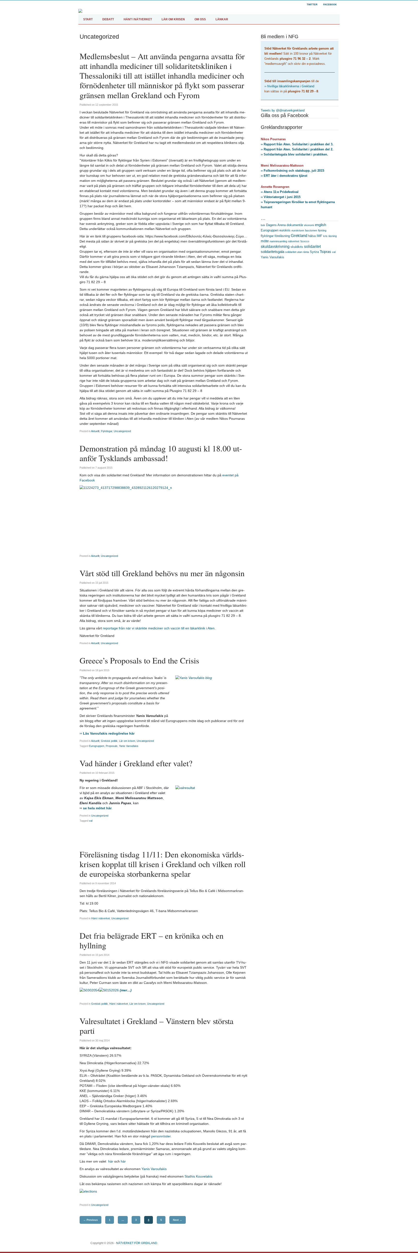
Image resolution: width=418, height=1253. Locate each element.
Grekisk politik (109, 740)
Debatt (108, 19)
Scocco (304, 241)
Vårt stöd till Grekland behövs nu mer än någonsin (162, 573)
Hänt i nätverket (100, 918)
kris (325, 236)
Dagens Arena (276, 225)
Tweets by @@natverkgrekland (283, 110)
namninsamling (278, 241)
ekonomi (309, 225)
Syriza (314, 252)
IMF (319, 236)
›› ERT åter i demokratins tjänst (284, 175)
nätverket (293, 241)
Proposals (112, 745)
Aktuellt (95, 431)
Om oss (200, 19)
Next (177, 1219)
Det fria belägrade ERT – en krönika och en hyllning (152, 940)
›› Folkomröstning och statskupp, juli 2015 (292, 170)
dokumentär (295, 225)
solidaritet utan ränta (297, 252)
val (90, 820)
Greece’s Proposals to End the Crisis (139, 660)
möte (265, 241)
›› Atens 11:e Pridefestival (280, 192)
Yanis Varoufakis (128, 745)
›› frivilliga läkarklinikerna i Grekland (289, 86)
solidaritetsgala (272, 252)
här (110, 1161)
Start (88, 19)
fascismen (311, 230)
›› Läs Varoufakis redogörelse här (107, 733)
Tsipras (325, 252)
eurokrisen (297, 230)
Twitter (312, 4)
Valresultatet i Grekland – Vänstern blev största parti (156, 1025)
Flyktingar (106, 431)
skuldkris (297, 247)
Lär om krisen (173, 19)
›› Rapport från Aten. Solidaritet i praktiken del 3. (297, 144)
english (320, 225)
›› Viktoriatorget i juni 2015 (280, 197)
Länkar (222, 19)
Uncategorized (122, 431)
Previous (90, 1219)
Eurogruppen (96, 745)
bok (263, 225)
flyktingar (267, 236)
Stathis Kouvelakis (198, 1176)
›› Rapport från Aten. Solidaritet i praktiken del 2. (297, 149)
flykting (322, 230)
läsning (332, 236)
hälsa (312, 236)
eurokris (285, 230)
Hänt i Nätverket (138, 19)
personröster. (161, 1136)
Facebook (330, 4)
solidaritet (312, 246)
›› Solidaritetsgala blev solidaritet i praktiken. (294, 154)
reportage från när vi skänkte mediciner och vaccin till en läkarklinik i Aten (159, 628)
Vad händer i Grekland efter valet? (136, 763)
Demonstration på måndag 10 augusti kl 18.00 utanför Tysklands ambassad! (161, 453)
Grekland (299, 235)
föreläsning (282, 236)
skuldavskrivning (275, 246)
